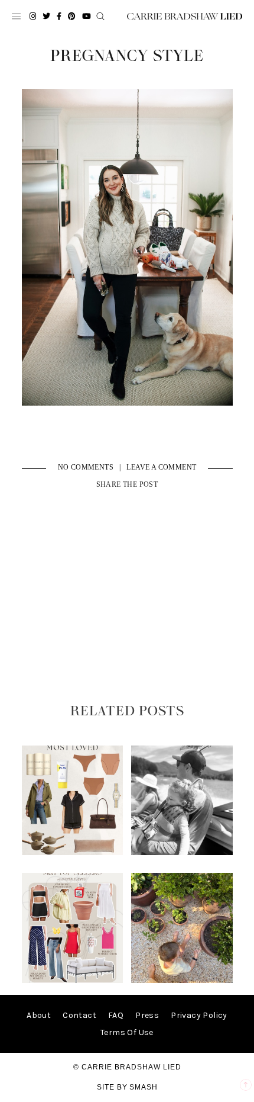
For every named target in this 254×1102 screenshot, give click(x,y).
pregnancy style (127, 56)
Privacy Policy (199, 1015)
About (39, 1015)
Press (147, 1015)
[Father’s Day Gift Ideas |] (181, 852)
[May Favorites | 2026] (72, 980)
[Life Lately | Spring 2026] (181, 980)
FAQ (115, 1015)
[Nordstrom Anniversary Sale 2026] (72, 852)
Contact (79, 1015)
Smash (143, 1087)
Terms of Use (127, 1032)
